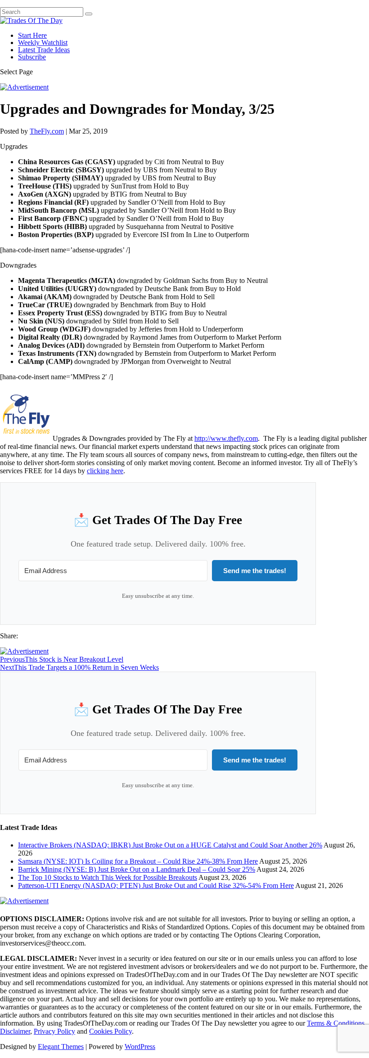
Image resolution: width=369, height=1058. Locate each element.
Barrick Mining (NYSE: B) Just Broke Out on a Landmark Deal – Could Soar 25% (136, 869)
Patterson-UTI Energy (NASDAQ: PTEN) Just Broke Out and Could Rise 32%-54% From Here (156, 885)
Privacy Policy (54, 1031)
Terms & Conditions (335, 1023)
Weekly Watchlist (43, 42)
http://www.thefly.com (226, 438)
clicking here (105, 471)
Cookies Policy (110, 1031)
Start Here (32, 35)
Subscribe (32, 57)
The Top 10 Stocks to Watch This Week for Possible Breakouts (107, 877)
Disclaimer (15, 1031)
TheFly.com (47, 131)
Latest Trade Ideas (44, 50)
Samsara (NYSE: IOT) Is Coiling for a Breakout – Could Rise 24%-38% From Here (138, 861)
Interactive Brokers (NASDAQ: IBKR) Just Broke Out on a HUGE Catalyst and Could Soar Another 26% (170, 845)
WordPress (140, 1046)
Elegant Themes (61, 1046)
